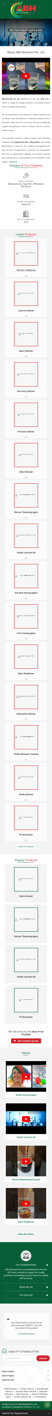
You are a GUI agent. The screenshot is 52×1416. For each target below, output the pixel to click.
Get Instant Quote (27, 1040)
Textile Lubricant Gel (26, 552)
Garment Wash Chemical (26, 1391)
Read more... (13, 162)
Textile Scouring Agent (26, 1095)
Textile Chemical (27, 1389)
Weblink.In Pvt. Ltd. (32, 1407)
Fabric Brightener (26, 673)
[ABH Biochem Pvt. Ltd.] (23, 9)
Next (46, 1327)
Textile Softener (26, 794)
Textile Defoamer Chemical (26, 754)
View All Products (26, 846)
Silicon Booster (26, 472)
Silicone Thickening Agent (26, 512)
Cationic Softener (26, 310)
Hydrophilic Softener (26, 714)
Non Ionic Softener (26, 391)
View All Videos (26, 1234)
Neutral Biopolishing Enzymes (26, 1179)
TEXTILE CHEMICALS (26, 270)
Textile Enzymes (10, 1389)
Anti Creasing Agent (26, 633)
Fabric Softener (26, 351)
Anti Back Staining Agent (26, 593)
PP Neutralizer (26, 834)
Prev (5, 1327)
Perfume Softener (26, 431)
